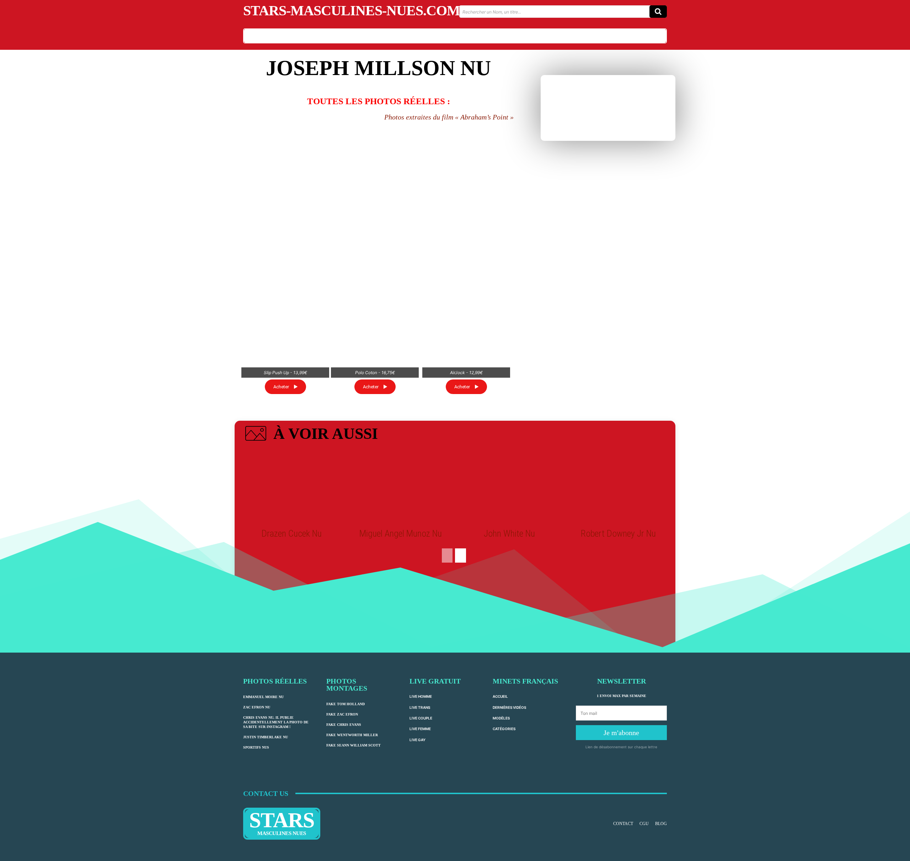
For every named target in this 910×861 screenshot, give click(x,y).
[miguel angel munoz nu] (400, 487)
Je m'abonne (621, 733)
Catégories (504, 729)
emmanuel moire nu (263, 697)
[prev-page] (447, 555)
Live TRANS (420, 707)
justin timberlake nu (265, 737)
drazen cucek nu (292, 533)
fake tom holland (345, 704)
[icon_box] (310, 435)
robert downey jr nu (618, 533)
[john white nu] (509, 487)
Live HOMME (421, 696)
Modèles (501, 718)
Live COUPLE (421, 718)
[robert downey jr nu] (618, 487)
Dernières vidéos (509, 707)
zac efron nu (256, 707)
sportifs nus (256, 747)
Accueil (500, 696)
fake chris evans (343, 725)
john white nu (509, 533)
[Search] (658, 11)
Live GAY (417, 740)
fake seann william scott (353, 745)
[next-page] (460, 555)
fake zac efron (342, 714)
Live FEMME (420, 729)
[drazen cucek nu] (291, 487)
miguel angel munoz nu (400, 533)
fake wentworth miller (352, 735)
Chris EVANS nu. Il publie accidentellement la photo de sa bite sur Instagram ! (276, 722)
